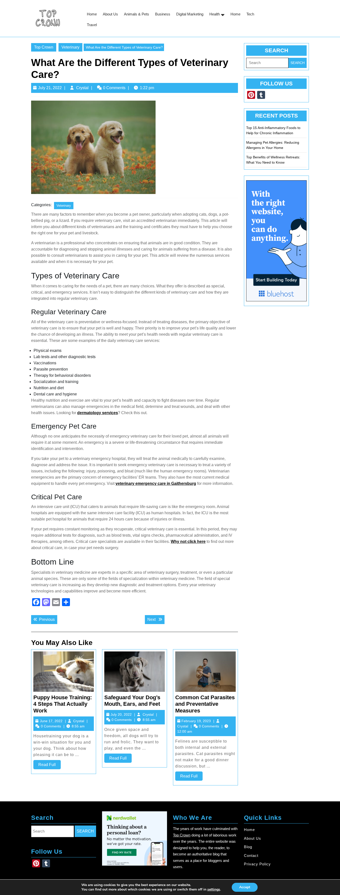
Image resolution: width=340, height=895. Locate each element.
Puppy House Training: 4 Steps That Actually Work (62, 704)
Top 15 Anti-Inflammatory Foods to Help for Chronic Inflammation (273, 130)
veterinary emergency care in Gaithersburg (155, 483)
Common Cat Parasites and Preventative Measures (205, 704)
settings (213, 889)
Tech (250, 14)
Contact (251, 855)
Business (162, 14)
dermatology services (97, 413)
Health (214, 14)
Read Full (49, 765)
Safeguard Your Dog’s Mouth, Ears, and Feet (132, 700)
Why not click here (188, 541)
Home (92, 14)
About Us (110, 14)
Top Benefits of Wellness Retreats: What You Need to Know (273, 159)
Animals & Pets (136, 14)
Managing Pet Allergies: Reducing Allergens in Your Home (272, 145)
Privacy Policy (257, 864)
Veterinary (70, 47)
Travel (92, 25)
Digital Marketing (189, 14)
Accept (244, 887)
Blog (248, 847)
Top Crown (43, 47)
